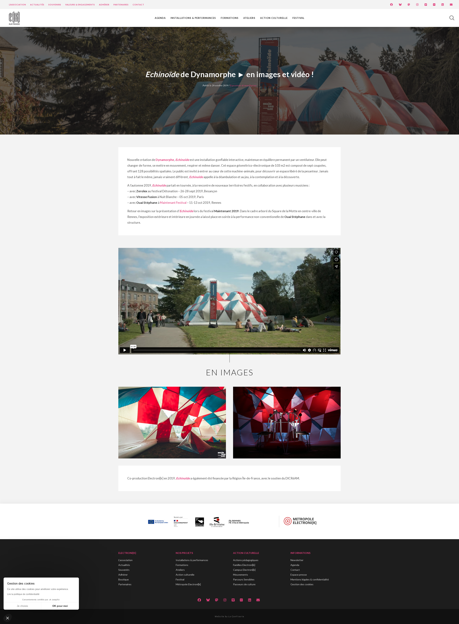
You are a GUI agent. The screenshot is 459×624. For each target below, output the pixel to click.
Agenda (160, 18)
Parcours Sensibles (243, 579)
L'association (125, 560)
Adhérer (104, 4)
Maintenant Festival (173, 202)
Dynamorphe (165, 160)
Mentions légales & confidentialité (309, 579)
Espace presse (298, 574)
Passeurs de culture (244, 584)
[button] (7, 618)
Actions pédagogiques (245, 560)
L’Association (17, 4)
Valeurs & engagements (80, 4)
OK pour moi (60, 605)
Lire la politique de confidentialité (23, 594)
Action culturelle (274, 18)
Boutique (123, 579)
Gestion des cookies (301, 584)
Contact (138, 4)
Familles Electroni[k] (244, 564)
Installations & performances (193, 18)
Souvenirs (54, 4)
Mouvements (240, 574)
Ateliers (249, 18)
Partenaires (121, 4)
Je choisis (22, 605)
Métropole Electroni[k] (188, 584)
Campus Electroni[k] (244, 569)
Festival (298, 18)
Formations (229, 18)
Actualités (37, 4)
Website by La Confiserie (229, 616)
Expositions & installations (243, 85)
